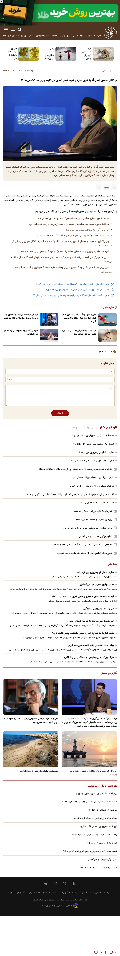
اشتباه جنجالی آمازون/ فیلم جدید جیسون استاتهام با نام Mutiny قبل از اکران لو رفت (70, 494)
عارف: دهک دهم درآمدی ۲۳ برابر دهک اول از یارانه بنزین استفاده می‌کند (75, 469)
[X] (65, 884)
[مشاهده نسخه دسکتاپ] (13, 29)
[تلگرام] (46, 884)
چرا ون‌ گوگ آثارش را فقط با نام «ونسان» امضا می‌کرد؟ (12, 54)
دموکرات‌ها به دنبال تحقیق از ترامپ (96, 503)
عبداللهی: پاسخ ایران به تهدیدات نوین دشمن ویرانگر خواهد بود (79, 332)
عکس (31, 35)
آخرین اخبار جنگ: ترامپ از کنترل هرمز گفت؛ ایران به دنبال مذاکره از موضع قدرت (79, 318)
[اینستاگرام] (55, 884)
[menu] (5, 29)
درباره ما (108, 893)
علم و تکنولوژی (42, 35)
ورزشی (89, 35)
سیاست (97, 35)
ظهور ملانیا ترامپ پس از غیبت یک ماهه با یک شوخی (84, 553)
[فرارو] (110, 32)
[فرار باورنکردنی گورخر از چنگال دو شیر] (103, 54)
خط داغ (112, 565)
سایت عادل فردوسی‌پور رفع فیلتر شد (95, 452)
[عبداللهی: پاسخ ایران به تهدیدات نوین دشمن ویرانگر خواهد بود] (107, 335)
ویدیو (23, 35)
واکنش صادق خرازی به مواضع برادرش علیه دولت (94, 835)
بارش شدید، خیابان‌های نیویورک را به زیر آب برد (49, 54)
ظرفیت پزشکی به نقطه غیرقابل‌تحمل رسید (92, 478)
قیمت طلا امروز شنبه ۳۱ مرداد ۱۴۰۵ (101, 843)
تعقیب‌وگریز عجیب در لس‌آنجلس (95, 536)
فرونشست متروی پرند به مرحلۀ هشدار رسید (91, 621)
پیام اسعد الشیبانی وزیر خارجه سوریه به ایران (91, 645)
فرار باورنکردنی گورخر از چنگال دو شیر (86, 54)
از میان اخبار (110, 307)
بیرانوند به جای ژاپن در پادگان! (98, 609)
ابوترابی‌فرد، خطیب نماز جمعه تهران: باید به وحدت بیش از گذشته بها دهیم (21, 316)
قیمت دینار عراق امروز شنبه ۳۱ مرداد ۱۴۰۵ (98, 868)
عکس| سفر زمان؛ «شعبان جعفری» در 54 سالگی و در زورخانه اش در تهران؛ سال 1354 (72, 284)
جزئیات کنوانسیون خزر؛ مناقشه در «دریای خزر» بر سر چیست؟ (93, 773)
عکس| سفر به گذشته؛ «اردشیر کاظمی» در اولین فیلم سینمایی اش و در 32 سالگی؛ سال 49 (71, 295)
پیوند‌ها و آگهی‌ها (69, 893)
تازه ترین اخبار (108, 427)
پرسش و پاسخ (50, 893)
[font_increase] (114, 187)
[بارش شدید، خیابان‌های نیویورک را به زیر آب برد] (65, 54)
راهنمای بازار (13, 35)
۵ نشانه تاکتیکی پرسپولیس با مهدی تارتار (93, 436)
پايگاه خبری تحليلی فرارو (54, 900)
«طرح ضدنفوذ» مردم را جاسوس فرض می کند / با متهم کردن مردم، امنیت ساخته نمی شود (31, 720)
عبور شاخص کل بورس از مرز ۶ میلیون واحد (92, 461)
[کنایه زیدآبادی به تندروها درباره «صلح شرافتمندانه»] (49, 335)
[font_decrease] (99, 187)
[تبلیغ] (60, 13)
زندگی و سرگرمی (67, 35)
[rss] (74, 884)
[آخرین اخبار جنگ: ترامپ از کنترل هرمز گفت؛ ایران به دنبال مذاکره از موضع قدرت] (107, 319)
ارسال (60, 413)
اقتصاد (54, 35)
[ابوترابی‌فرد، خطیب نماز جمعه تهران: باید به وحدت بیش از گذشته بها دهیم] (49, 319)
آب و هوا (20, 893)
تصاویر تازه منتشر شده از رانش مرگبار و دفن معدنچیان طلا (82, 545)
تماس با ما (95, 893)
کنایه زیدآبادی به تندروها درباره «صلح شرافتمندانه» (21, 332)
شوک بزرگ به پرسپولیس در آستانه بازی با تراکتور (89, 657)
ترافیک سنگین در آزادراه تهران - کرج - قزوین (91, 486)
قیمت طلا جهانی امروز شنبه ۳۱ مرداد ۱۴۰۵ (93, 444)
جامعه (3, 35)
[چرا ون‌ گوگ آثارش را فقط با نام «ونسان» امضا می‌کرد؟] (28, 54)
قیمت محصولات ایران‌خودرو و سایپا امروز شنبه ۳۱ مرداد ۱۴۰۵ (83, 597)
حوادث (80, 35)
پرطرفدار (88, 427)
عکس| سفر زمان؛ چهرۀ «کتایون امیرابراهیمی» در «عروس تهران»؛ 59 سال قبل (76, 289)
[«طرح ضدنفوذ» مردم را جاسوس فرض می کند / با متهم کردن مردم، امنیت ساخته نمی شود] (30, 697)
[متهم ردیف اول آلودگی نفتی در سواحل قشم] (30, 749)
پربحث (73, 427)
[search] (20, 30)
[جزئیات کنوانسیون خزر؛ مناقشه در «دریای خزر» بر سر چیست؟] (89, 749)
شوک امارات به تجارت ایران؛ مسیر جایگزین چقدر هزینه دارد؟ (83, 633)
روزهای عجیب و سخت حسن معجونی (92, 520)
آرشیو (84, 893)
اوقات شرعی (34, 893)
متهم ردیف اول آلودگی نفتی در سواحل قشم (39, 771)
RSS (10, 893)
